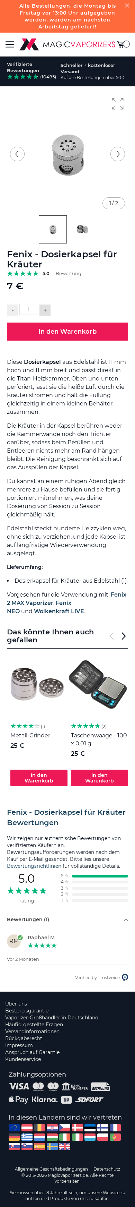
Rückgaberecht (23, 1038)
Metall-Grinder (30, 735)
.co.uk (64, 1146)
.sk (14, 1146)
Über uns (16, 1004)
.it (77, 1137)
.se (52, 1146)
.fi (102, 1127)
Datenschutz (106, 1169)
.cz (64, 1127)
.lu (90, 1137)
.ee (90, 1127)
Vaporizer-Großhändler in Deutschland (51, 1018)
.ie (64, 1137)
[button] (117, 103)
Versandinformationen (32, 1031)
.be (39, 1127)
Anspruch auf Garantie (32, 1052)
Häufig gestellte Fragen (34, 1024)
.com (14, 1127)
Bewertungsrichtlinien (34, 866)
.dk (77, 1127)
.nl (39, 1137)
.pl (102, 1137)
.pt (115, 1137)
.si (27, 1146)
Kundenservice (23, 1059)
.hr (52, 1127)
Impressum (19, 1045)
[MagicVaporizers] (67, 44)
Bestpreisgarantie (26, 1011)
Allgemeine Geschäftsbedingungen (51, 1169)
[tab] (67, 817)
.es (39, 1146)
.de (14, 1137)
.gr (27, 1137)
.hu (52, 1137)
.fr (115, 1127)
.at (27, 1127)
